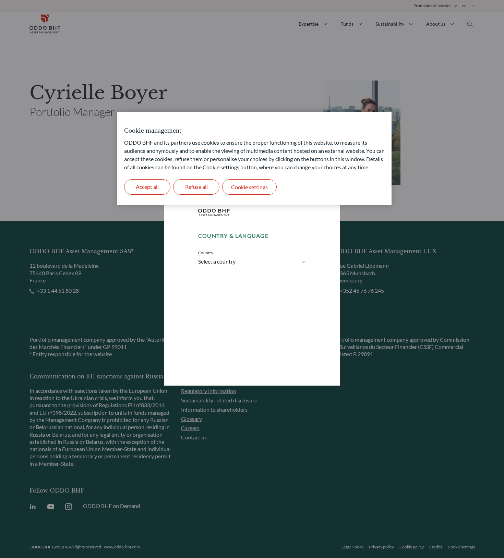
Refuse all (196, 186)
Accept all (147, 186)
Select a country (217, 261)
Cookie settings (249, 187)
